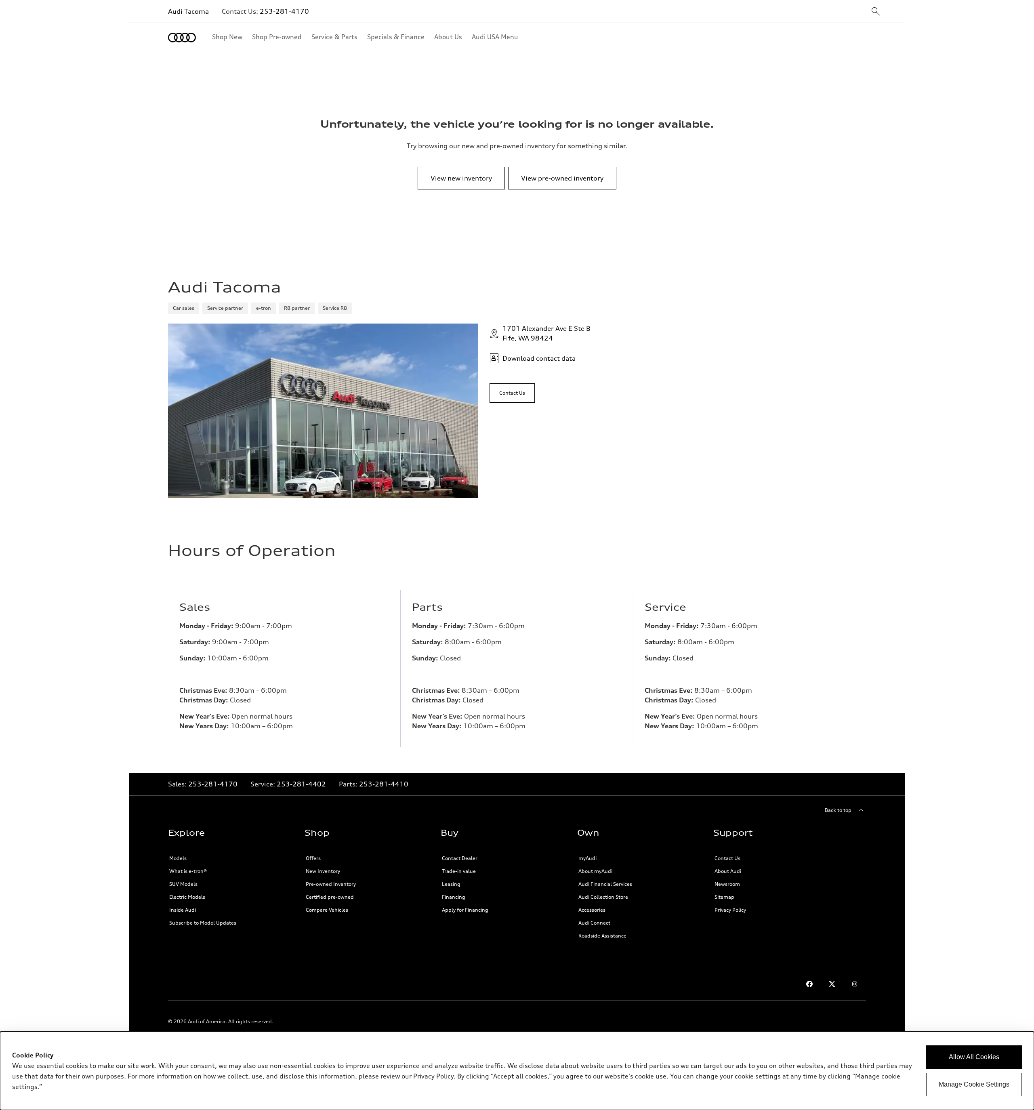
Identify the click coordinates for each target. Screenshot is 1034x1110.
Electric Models (187, 897)
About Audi (728, 871)
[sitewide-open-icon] (876, 11)
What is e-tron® (188, 871)
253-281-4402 (301, 784)
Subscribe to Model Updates (202, 923)
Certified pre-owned (330, 897)
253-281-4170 (284, 11)
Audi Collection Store (603, 897)
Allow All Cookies (974, 1056)
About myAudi (595, 871)
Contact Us (727, 858)
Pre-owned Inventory (331, 884)
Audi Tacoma (188, 11)
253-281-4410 (383, 784)
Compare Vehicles (327, 910)
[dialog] (517, 1071)
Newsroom (727, 884)
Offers (313, 858)
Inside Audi (182, 910)
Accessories (591, 910)
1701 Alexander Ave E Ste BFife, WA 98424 (546, 333)
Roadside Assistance (602, 936)
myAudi (587, 858)
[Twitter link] (832, 984)
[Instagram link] (854, 984)
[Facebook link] (809, 984)
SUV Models (183, 884)
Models (178, 858)
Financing (453, 897)
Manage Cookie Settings (974, 1084)
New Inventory (323, 871)
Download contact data (539, 358)
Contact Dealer (459, 858)
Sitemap (724, 897)
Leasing (451, 884)
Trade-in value (459, 871)
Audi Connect (594, 923)
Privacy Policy (730, 910)
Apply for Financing (465, 910)
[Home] (182, 37)
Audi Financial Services (605, 884)
